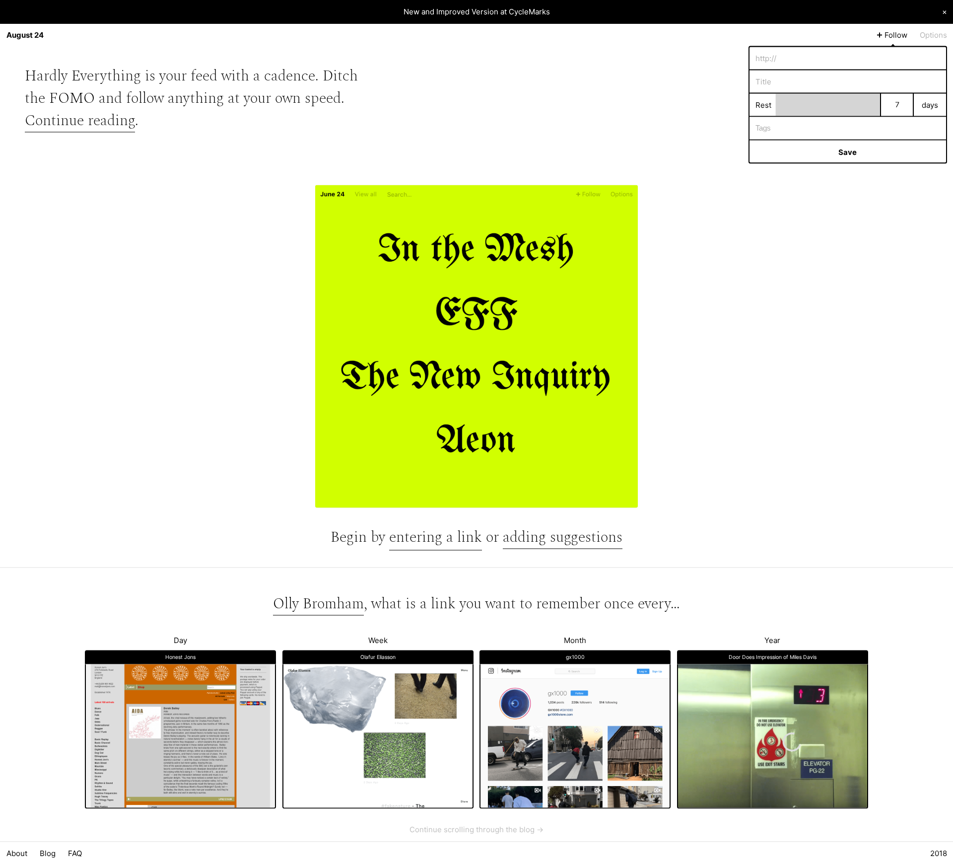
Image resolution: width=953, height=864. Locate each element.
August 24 (25, 35)
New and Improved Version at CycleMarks (477, 11)
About (16, 853)
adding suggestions (562, 537)
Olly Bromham (318, 603)
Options (933, 35)
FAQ (75, 853)
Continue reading (80, 120)
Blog (48, 853)
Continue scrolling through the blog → (476, 829)
